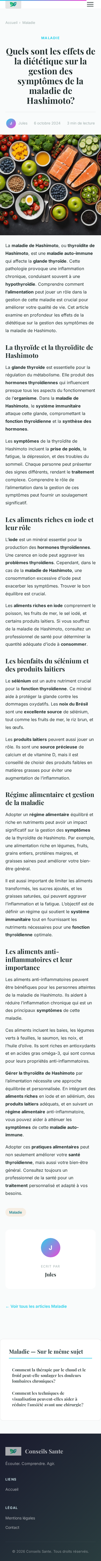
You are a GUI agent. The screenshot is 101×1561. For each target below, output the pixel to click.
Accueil (11, 22)
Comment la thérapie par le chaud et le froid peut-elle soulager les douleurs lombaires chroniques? (49, 1375)
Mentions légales (20, 1518)
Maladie (28, 22)
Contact (12, 1527)
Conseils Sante (44, 1451)
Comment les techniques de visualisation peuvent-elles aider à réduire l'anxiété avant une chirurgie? (47, 1398)
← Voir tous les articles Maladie (36, 1306)
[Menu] (90, 4)
